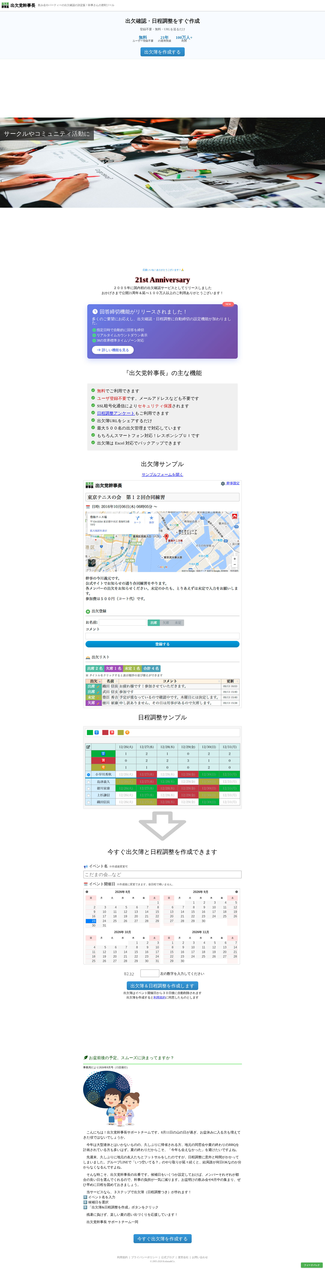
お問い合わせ (200, 1257)
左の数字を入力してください (182, 974)
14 (146, 911)
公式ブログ (167, 1257)
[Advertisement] (162, 88)
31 (104, 925)
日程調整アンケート (116, 413)
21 (146, 916)
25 (115, 921)
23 (93, 921)
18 (115, 916)
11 (115, 911)
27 (136, 921)
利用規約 (159, 997)
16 (93, 916)
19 (125, 916)
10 (104, 911)
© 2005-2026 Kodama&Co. (162, 1261)
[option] (162, 163)
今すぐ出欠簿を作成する (162, 1238)
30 (93, 925)
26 (125, 921)
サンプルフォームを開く (162, 474)
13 (136, 911)
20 (136, 916)
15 (157, 911)
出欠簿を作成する (162, 52)
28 (146, 921)
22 (157, 916)
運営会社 (183, 1257)
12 (125, 911)
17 (104, 916)
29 (157, 921)
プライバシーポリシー (144, 1257)
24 (104, 921)
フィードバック (312, 1265)
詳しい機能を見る (115, 350)
